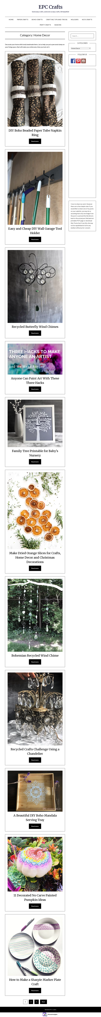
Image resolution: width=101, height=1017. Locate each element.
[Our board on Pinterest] (78, 61)
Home (11, 19)
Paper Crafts (22, 19)
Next (43, 1002)
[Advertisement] (82, 133)
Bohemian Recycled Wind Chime (35, 655)
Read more (35, 141)
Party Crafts (45, 25)
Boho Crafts (37, 19)
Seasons (57, 25)
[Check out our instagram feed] (83, 61)
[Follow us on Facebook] (73, 61)
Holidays (75, 19)
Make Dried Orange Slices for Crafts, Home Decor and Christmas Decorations (35, 557)
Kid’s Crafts (87, 19)
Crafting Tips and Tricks (56, 19)
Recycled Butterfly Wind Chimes (35, 327)
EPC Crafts (51, 7)
